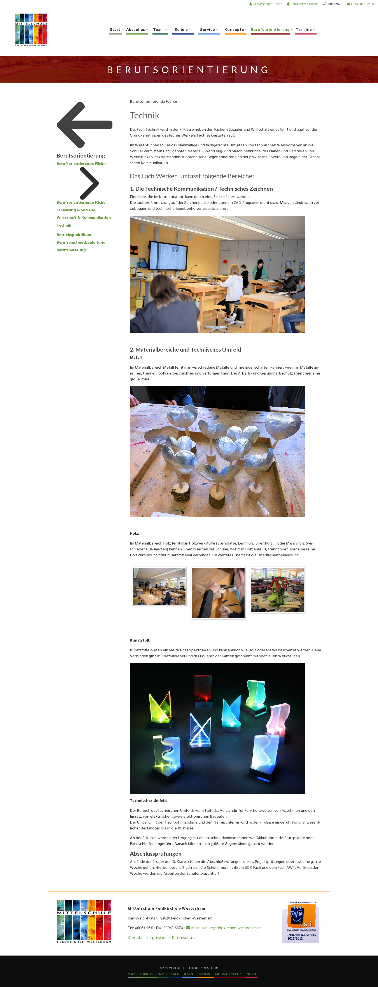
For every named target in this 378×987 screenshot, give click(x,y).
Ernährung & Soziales (76, 210)
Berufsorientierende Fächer (82, 164)
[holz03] (278, 591)
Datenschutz (184, 938)
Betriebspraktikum (74, 235)
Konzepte (234, 29)
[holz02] (160, 587)
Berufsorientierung (270, 29)
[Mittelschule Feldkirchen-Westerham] (31, 30)
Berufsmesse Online (304, 4)
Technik (64, 225)
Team (158, 29)
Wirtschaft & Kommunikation (84, 218)
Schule (181, 29)
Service (207, 29)
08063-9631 (334, 4)
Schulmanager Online (267, 4)
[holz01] (219, 594)
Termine (304, 29)
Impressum (157, 938)
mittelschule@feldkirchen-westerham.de (226, 928)
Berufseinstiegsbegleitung (81, 242)
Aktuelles (135, 29)
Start (115, 29)
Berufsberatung (71, 250)
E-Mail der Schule (363, 4)
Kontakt (135, 938)
